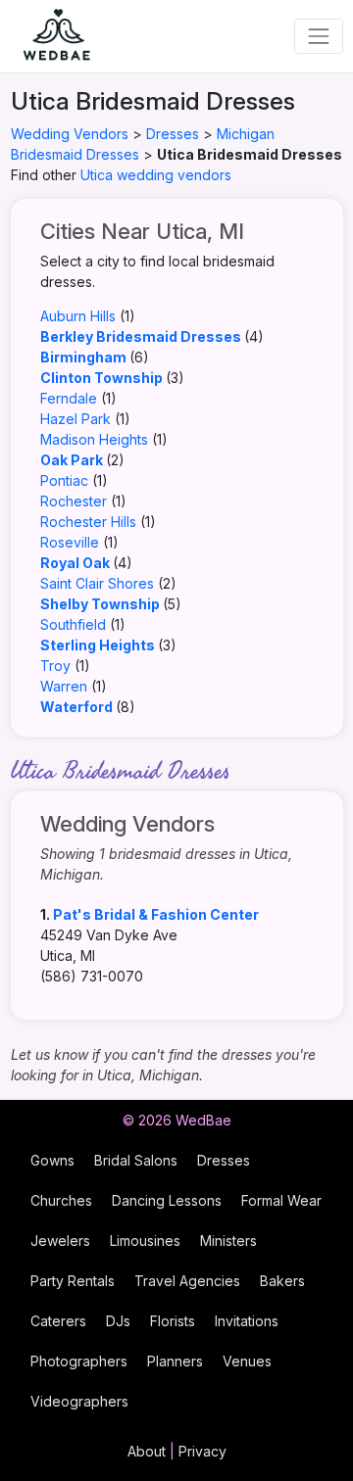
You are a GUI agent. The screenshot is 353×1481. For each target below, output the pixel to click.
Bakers (282, 1280)
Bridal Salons (135, 1160)
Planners (175, 1361)
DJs (118, 1321)
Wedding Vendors (69, 133)
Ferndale (68, 398)
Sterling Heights (97, 645)
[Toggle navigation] (318, 36)
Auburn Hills (78, 316)
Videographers (79, 1401)
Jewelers (60, 1240)
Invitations (246, 1321)
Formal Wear (281, 1200)
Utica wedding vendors (155, 175)
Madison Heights (94, 439)
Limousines (145, 1240)
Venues (247, 1361)
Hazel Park (75, 418)
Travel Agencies (187, 1280)
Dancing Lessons (167, 1200)
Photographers (78, 1361)
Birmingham (83, 357)
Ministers (228, 1240)
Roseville (69, 542)
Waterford (76, 706)
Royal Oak (75, 562)
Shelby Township (100, 604)
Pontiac (64, 480)
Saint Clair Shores (97, 583)
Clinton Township (101, 377)
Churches (61, 1200)
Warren (63, 686)
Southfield (73, 624)
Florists (172, 1321)
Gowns (52, 1160)
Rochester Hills (88, 521)
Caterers (58, 1321)
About (146, 1451)
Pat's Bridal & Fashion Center (156, 914)
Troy (55, 665)
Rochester (73, 501)
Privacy (202, 1451)
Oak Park (71, 460)
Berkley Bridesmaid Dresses (140, 336)
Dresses (172, 133)
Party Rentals (72, 1280)
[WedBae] (48, 36)
